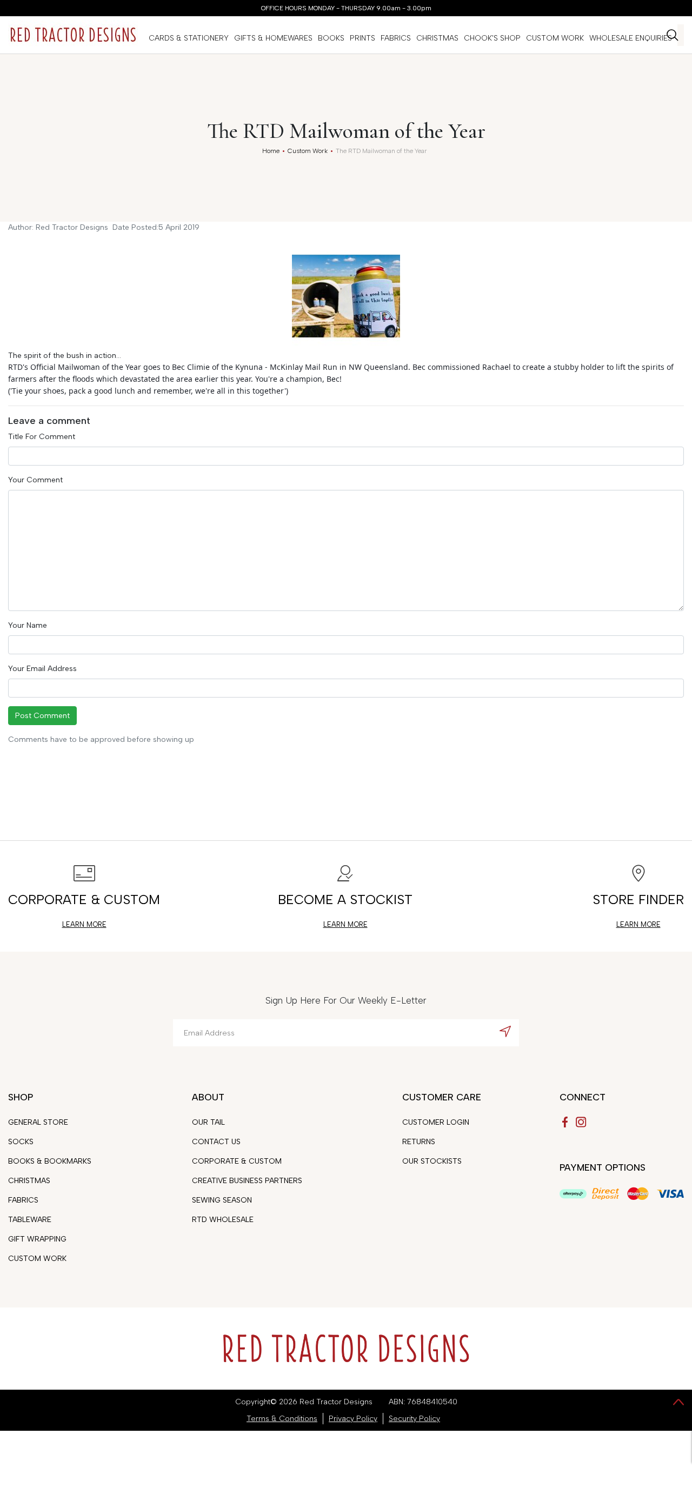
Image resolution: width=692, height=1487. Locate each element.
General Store (38, 1122)
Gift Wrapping (37, 1239)
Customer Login (435, 1122)
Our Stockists (432, 1161)
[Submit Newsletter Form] (505, 1031)
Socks (21, 1141)
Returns (418, 1141)
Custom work (37, 1258)
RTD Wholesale (223, 1219)
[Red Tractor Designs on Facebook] (565, 1122)
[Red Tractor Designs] (73, 35)
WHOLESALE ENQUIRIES (630, 38)
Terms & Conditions (282, 1418)
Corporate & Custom (237, 1161)
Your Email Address (42, 668)
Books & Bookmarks (49, 1161)
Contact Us (216, 1141)
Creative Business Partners (247, 1180)
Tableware (29, 1219)
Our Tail (208, 1122)
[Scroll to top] (678, 1402)
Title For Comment (41, 436)
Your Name (27, 625)
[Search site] (672, 35)
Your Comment (35, 479)
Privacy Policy (353, 1418)
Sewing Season (222, 1200)
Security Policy (414, 1418)
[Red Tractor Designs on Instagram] (581, 1122)
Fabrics (23, 1200)
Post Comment (42, 715)
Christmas (29, 1180)
